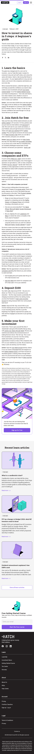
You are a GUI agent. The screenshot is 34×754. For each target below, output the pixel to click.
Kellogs (11, 195)
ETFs (10, 177)
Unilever (4, 195)
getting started (6, 123)
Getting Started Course (23, 92)
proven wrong (21, 189)
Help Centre (26, 139)
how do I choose (12, 165)
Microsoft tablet (14, 209)
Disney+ (7, 202)
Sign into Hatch (9, 280)
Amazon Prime (17, 202)
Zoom (28, 224)
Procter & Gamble (26, 193)
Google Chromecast (25, 209)
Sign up (26, 2)
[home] (5, 2)
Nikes (6, 216)
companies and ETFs (8, 271)
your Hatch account (17, 347)
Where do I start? (16, 159)
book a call (27, 147)
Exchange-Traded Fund (14, 260)
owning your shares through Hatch (14, 331)
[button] (30, 3)
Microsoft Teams (10, 224)
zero (6, 104)
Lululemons (23, 214)
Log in (19, 2)
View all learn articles (17, 587)
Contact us (17, 731)
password (25, 125)
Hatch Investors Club (11, 135)
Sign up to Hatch (11, 139)
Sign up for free (17, 430)
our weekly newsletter (25, 141)
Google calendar (20, 224)
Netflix (27, 200)
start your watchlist (13, 131)
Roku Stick (10, 211)
